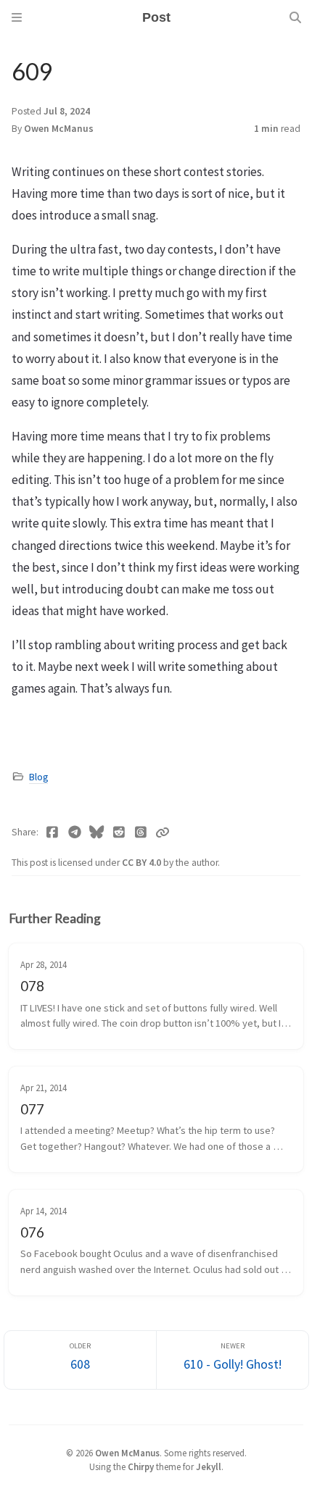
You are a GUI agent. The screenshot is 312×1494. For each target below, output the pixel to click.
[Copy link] (162, 832)
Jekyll (208, 1466)
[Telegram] (75, 832)
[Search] (295, 17)
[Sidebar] (16, 17)
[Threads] (141, 832)
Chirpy (141, 1466)
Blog (38, 777)
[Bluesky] (97, 832)
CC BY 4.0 (142, 862)
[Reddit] (119, 832)
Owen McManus (59, 128)
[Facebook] (52, 832)
